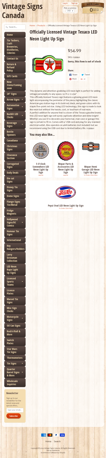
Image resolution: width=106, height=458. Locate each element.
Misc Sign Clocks (12, 309)
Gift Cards (12, 76)
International (14, 240)
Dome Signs (13, 196)
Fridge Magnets (11, 212)
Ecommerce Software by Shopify (53, 453)
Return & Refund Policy (11, 67)
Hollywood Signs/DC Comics (12, 222)
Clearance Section (12, 156)
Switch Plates (10, 341)
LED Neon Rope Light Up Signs (12, 269)
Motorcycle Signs (12, 318)
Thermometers (14, 357)
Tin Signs (11, 363)
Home (10, 34)
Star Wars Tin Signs (12, 350)
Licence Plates (10, 292)
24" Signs (12, 94)
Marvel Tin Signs (12, 300)
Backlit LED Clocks (12, 115)
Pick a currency (70, 8)
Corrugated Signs (13, 165)
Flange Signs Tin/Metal (13, 203)
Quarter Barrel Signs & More (13, 372)
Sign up (74, 3)
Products (41, 26)
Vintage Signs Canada (22, 10)
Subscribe (13, 416)
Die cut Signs (10, 180)
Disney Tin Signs (12, 188)
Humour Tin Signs (13, 232)
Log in (65, 3)
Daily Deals (12, 172)
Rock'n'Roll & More (13, 333)
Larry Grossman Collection (12, 258)
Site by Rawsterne (53, 450)
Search (57, 441)
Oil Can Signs (13, 325)
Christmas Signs (12, 147)
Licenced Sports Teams (11, 281)
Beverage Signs (12, 124)
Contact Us (12, 58)
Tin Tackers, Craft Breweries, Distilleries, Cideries (13, 47)
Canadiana (12, 140)
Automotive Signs (13, 106)
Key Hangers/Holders (15, 247)
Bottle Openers (11, 133)
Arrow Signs (13, 99)
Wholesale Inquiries (12, 382)
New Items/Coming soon (14, 85)
